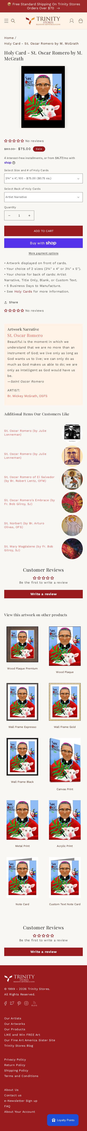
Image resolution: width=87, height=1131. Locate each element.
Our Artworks (14, 1023)
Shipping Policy (16, 1070)
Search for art (13, 20)
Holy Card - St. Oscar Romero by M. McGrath (41, 43)
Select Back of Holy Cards (22, 188)
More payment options (43, 253)
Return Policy (14, 1065)
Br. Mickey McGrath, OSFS (27, 396)
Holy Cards (23, 291)
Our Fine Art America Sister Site (29, 1040)
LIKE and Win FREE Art (22, 1034)
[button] (6, 20)
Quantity (10, 207)
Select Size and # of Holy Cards (26, 170)
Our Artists (12, 1018)
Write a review (43, 594)
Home (9, 38)
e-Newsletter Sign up (21, 1100)
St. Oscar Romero (25, 335)
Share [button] (13, 302)
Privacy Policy (15, 1059)
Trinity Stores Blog (18, 1045)
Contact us (13, 1095)
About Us (11, 1089)
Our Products (14, 1029)
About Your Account (19, 1111)
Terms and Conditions (21, 1076)
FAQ (7, 1106)
